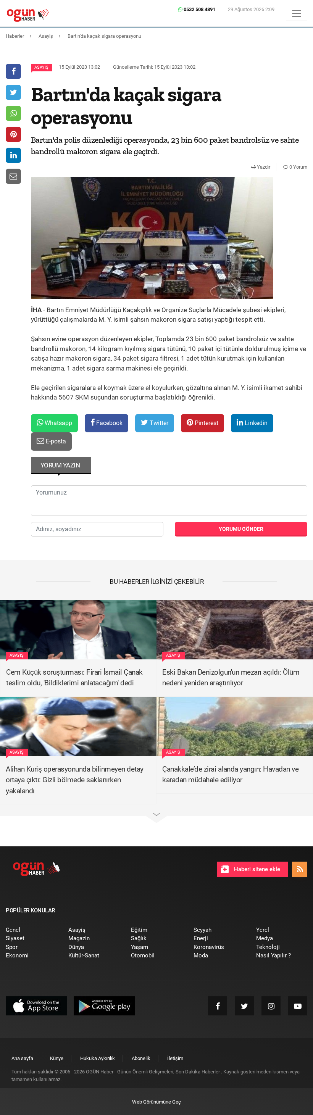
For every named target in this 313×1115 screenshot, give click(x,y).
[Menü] (296, 13)
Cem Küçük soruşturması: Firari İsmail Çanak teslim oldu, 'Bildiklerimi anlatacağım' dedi (74, 678)
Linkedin (255, 423)
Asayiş (41, 67)
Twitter (158, 423)
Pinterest (205, 423)
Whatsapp (57, 423)
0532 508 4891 (198, 9)
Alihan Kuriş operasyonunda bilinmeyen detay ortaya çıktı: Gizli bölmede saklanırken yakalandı (75, 780)
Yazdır (263, 167)
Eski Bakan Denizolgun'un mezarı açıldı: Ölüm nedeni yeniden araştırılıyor (230, 678)
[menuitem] (31, 930)
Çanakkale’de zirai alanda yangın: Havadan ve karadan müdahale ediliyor (230, 775)
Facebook (109, 423)
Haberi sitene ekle (256, 869)
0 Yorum (297, 167)
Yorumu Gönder (241, 529)
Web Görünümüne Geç (156, 1102)
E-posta (55, 441)
